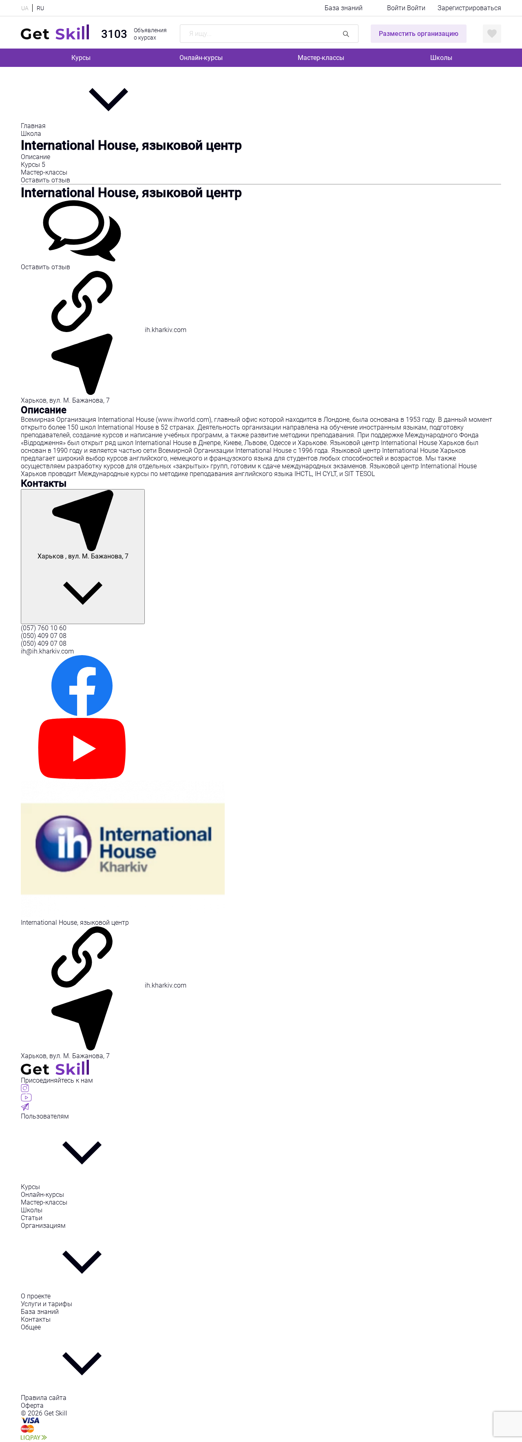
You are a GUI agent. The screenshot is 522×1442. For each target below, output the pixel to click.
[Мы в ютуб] (26, 1099)
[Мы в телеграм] (25, 1108)
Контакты (36, 1319)
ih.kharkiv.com (164, 330)
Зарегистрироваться (469, 8)
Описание (35, 157)
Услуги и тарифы (46, 1304)
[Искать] (346, 33)
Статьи (31, 1218)
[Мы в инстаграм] (25, 1090)
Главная (34, 126)
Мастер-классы (321, 58)
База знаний (344, 8)
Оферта (32, 1405)
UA (25, 8)
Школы (441, 58)
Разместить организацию (418, 34)
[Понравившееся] (492, 33)
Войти (397, 8)
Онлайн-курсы (201, 58)
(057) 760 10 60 (43, 628)
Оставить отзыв (45, 180)
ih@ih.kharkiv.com (47, 651)
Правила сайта (43, 1398)
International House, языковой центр (131, 192)
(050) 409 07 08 (43, 636)
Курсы (81, 58)
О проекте (36, 1296)
